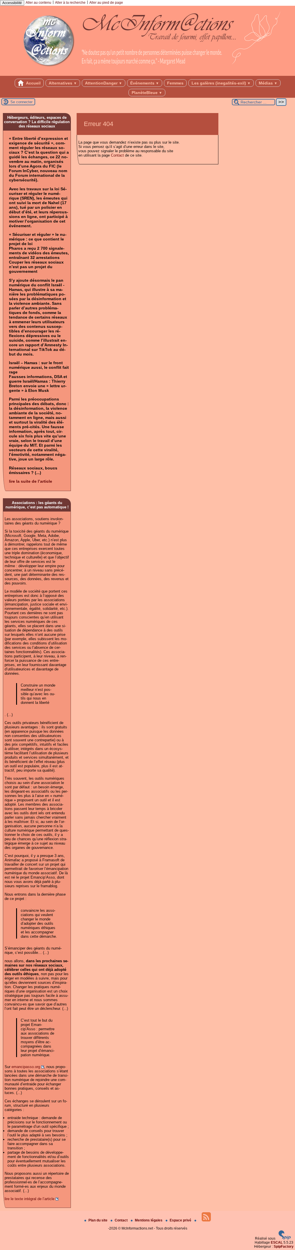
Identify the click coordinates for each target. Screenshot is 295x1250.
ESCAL (277, 1242)
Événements (144, 83)
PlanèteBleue (147, 92)
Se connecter (21, 102)
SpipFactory (284, 1247)
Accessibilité (12, 3)
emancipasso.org (26, 1067)
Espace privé (181, 1220)
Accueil (33, 83)
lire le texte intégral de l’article (29, 1199)
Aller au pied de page (106, 3)
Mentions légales (149, 1220)
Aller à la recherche (70, 3)
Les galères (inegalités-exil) (221, 83)
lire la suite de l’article (30, 481)
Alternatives (63, 83)
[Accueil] (147, 74)
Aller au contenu (38, 3)
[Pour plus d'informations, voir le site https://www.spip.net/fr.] (284, 1238)
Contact (117, 155)
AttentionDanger (103, 83)
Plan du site (98, 1220)
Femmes (175, 83)
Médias (268, 83)
